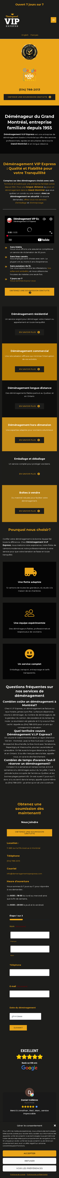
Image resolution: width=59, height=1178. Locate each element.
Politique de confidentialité (37, 1174)
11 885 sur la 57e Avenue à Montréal (23, 848)
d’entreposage (36, 203)
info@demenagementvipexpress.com (24, 874)
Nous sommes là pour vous (23, 281)
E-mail (18, 986)
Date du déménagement (23, 1007)
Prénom (13, 941)
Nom (12, 955)
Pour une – (30, 187)
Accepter (29, 1153)
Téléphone (15, 965)
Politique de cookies (17, 1174)
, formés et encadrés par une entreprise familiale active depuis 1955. (30, 184)
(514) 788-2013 (29, 89)
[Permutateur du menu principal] (53, 20)
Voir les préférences (29, 1168)
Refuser (30, 1161)
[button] (55, 1125)
